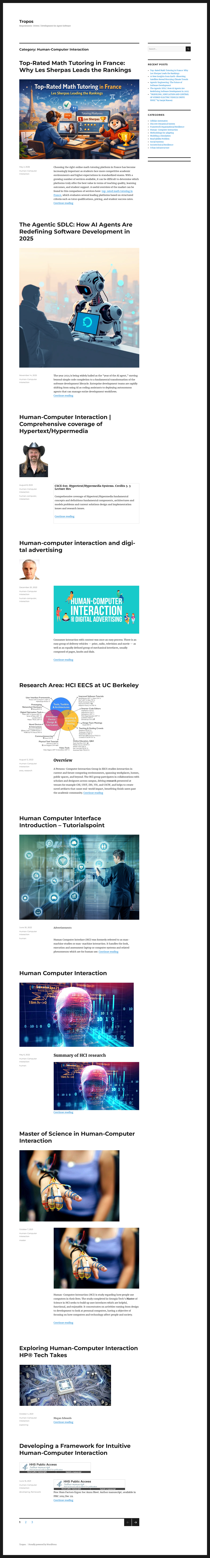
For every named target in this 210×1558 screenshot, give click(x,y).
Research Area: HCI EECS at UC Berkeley (79, 685)
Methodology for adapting (162, 133)
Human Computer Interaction (63, 973)
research (28, 770)
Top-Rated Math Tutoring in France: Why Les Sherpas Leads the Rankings (75, 66)
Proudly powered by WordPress (42, 1544)
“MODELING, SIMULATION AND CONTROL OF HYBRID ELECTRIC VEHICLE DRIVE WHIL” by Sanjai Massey (169, 97)
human (22, 938)
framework (36, 1492)
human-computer (27, 496)
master (22, 1240)
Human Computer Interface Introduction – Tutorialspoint (62, 822)
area (21, 770)
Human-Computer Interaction (164, 130)
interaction (24, 499)
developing (24, 1492)
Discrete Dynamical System (162, 124)
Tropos (26, 21)
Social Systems (157, 142)
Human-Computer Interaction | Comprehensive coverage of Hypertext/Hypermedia (65, 423)
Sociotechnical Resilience (161, 145)
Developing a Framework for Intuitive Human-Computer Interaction (75, 1449)
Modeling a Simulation (160, 136)
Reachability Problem (159, 139)
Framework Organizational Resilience (167, 127)
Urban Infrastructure (159, 148)
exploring (23, 1425)
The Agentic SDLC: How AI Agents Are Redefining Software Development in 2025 (75, 231)
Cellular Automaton (159, 121)
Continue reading (63, 203)
